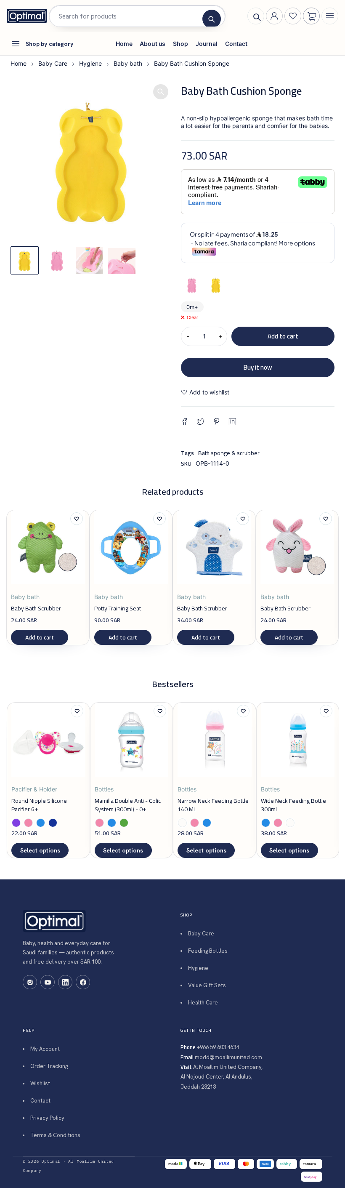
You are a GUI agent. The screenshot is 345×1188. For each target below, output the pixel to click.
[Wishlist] (292, 16)
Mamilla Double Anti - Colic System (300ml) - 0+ (128, 805)
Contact (40, 1100)
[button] (160, 91)
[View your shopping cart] (311, 16)
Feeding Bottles (208, 950)
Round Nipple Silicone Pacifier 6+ (39, 805)
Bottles (104, 789)
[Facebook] (83, 982)
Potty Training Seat (117, 608)
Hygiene (90, 63)
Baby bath (128, 63)
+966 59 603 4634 (218, 1047)
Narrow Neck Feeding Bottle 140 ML (213, 805)
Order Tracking (49, 1066)
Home (19, 63)
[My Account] (274, 16)
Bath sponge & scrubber (229, 453)
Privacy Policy (47, 1117)
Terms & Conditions (55, 1135)
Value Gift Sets (207, 985)
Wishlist (40, 1083)
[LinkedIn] (65, 982)
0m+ (192, 307)
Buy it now (258, 367)
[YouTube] (47, 982)
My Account (45, 1048)
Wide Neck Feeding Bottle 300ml (293, 805)
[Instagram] (30, 982)
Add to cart (283, 336)
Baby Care (52, 63)
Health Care (203, 1002)
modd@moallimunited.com (228, 1057)
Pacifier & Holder (34, 789)
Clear (192, 317)
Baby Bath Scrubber (36, 608)
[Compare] (266, 392)
